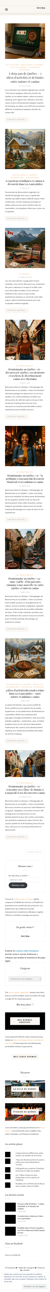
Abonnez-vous (18, 885)
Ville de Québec (19, 67)
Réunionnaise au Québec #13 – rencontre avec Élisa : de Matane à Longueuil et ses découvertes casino (25, 789)
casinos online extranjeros (27, 951)
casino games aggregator (19, 992)
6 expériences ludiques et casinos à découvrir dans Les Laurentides (25, 182)
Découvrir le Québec (32, 65)
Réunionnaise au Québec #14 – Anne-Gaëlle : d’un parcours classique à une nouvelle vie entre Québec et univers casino (25, 583)
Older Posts (35, 852)
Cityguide (13, 65)
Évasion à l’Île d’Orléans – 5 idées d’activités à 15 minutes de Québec (31, 1206)
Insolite (37, 684)
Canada (26, 274)
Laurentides (17, 177)
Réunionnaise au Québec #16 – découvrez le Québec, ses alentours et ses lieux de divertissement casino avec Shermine (25, 374)
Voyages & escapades (32, 687)
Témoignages (26, 366)
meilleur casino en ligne (23, 899)
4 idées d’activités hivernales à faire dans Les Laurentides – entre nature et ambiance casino (25, 693)
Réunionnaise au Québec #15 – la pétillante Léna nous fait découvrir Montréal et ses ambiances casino (25, 479)
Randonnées (32, 177)
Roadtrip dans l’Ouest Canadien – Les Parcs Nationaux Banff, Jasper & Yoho (31, 1230)
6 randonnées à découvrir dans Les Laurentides (30, 1217)
